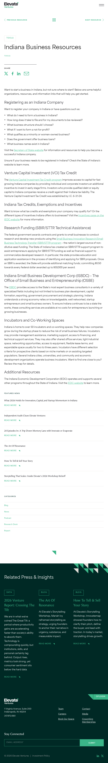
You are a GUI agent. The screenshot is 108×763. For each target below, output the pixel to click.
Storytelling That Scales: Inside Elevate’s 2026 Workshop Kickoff (34, 476)
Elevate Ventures (11, 5)
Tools (7, 55)
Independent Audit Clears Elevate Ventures (24, 416)
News (6, 511)
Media (85, 714)
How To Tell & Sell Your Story (18, 461)
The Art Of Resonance (14, 446)
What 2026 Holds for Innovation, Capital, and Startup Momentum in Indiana (40, 401)
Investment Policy (41, 756)
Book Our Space (66, 719)
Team (61, 709)
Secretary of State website (28, 150)
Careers (62, 714)
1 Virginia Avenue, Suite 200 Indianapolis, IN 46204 (17, 710)
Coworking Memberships (89, 720)
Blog (6, 505)
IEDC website (75, 383)
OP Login (100, 696)
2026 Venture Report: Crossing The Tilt (19, 605)
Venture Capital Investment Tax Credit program (35, 180)
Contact (86, 709)
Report (7, 530)
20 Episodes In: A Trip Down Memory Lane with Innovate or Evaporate (38, 431)
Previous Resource (17, 20)
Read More (10, 405)
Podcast (7, 518)
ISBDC (12, 287)
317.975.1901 (9, 716)
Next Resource (93, 20)
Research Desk (11, 524)
